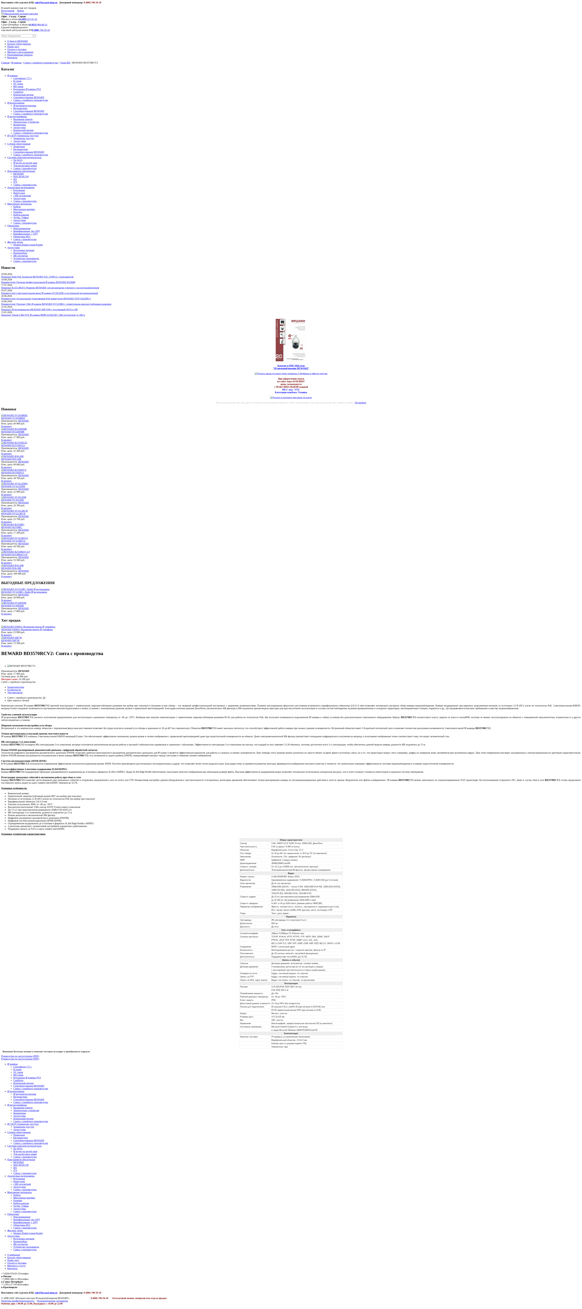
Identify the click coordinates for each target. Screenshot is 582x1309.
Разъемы (17, 212)
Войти (20, 10)
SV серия (18, 83)
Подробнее (360, 402)
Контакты (12, 57)
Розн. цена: (7, 423)
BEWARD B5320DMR (12, 431)
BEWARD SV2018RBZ (13, 418)
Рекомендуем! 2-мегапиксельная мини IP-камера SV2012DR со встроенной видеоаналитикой (49, 293)
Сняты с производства (25, 168)
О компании (13, 1255)
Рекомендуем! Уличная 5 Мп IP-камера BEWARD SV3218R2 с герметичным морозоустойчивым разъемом (56, 304)
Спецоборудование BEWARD (28, 97)
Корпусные (19, 193)
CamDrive (18, 92)
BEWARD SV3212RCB (13, 513)
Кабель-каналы (21, 214)
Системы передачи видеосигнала (24, 157)
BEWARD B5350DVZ (12, 472)
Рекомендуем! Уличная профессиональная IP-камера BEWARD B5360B (38, 282)
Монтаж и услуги (16, 1265)
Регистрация (7, 10)
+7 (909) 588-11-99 (10, 1279)
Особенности (14, 690)
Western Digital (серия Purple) (28, 245)
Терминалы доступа (23, 138)
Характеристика (15, 687)
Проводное (19, 146)
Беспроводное (20, 149)
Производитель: (9, 421)
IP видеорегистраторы (24, 105)
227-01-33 (28, 19)
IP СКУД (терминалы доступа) (23, 135)
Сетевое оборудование (19, 144)
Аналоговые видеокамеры (21, 187)
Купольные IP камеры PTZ (27, 89)
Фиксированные (21, 228)
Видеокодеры (20, 108)
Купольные (19, 190)
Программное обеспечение (21, 171)
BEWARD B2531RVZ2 (13, 445)
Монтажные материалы (19, 204)
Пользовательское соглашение (52, 1301)
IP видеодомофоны (17, 116)
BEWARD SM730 (10, 640)
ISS (15, 179)
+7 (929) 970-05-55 (10, 1273)
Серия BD (65, 62)
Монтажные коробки (24, 209)
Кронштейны (20, 253)
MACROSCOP (21, 176)
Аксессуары (19, 127)
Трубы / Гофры (21, 217)
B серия (17, 81)
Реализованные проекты (20, 55)
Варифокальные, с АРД (25, 234)
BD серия (18, 86)
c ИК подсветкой (22, 195)
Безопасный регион (23, 94)
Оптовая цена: (8, 676)
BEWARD (18, 174)
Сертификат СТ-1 (22, 78)
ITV (15, 182)
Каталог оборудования (19, 44)
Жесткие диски (15, 242)
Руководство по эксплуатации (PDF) (20, 1056)
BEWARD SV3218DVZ (13, 541)
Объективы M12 (21, 236)
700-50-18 (41, 30)
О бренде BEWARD (17, 41)
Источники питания (23, 250)
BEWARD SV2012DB (12, 500)
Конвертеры (19, 124)
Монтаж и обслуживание (20, 52)
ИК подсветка (20, 255)
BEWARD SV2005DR (12, 605)
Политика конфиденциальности (17, 1301)
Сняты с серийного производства (40, 62)
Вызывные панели (23, 119)
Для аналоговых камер (25, 165)
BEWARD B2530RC (11, 527)
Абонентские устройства (26, 122)
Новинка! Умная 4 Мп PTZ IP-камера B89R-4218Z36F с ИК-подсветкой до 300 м (43, 315)
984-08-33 (38, 24)
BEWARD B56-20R (11, 459)
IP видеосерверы (15, 103)
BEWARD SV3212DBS (13, 486)
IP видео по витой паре (25, 163)
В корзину (6, 426)
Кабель (17, 206)
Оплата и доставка (17, 49)
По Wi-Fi (17, 160)
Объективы (13, 225)
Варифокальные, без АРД (26, 231)
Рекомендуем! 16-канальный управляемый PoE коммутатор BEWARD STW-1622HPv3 (46, 298)
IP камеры (16, 62)
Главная (5, 62)
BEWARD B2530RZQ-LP (14, 554)
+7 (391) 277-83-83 (10, 1284)
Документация (14, 692)
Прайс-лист (13, 46)
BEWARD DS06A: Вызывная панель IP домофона (27, 629)
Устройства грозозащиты (26, 258)
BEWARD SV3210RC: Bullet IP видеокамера (24, 592)
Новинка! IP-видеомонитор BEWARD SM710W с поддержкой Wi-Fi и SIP (39, 309)
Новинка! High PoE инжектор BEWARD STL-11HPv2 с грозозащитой (37, 277)
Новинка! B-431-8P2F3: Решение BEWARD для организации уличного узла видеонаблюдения (50, 287)
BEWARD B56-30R (11, 568)
